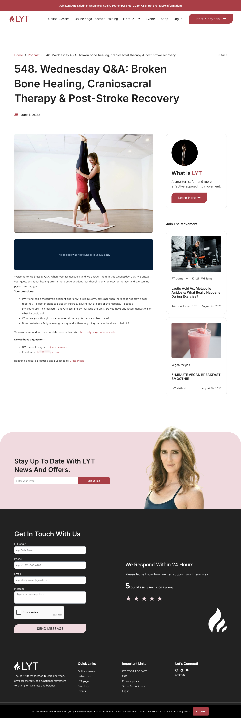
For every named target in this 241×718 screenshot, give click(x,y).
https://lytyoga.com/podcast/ (97, 332)
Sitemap (180, 674)
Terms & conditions (133, 685)
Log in (177, 19)
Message (19, 588)
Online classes (86, 671)
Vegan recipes (180, 365)
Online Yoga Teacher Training (96, 19)
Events (151, 19)
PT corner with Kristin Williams (191, 278)
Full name (20, 543)
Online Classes (58, 19)
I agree (200, 711)
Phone (18, 558)
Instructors (84, 676)
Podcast (34, 55)
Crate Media (77, 360)
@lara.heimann (58, 347)
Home (18, 55)
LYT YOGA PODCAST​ (134, 671)
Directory (83, 685)
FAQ (124, 676)
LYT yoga (83, 681)
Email (17, 573)
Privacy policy (130, 681)
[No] (237, 711)
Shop (164, 19)
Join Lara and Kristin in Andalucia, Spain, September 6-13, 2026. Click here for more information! (120, 5)
